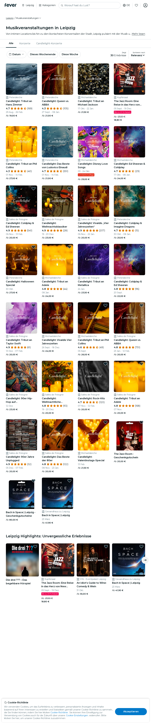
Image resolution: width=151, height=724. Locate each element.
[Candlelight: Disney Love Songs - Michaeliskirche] (93, 141)
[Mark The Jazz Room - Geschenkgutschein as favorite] (141, 422)
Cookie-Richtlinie (59, 712)
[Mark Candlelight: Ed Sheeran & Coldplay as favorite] (141, 129)
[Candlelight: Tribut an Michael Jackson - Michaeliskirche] (93, 79)
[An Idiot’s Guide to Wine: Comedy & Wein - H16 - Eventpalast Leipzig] (93, 559)
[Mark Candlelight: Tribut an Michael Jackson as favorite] (105, 66)
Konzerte (24, 43)
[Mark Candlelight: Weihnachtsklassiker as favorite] (69, 188)
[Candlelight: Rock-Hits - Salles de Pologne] (93, 376)
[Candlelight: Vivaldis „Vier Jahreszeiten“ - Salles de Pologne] (93, 201)
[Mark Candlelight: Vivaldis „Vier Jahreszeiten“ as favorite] (105, 188)
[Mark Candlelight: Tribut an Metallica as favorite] (105, 247)
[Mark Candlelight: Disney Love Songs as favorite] (105, 129)
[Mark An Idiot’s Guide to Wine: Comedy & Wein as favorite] (106, 546)
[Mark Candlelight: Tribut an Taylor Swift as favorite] (33, 305)
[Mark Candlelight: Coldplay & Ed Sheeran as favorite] (33, 188)
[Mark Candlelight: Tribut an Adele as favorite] (69, 247)
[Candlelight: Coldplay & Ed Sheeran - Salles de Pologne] (21, 201)
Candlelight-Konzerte (49, 43)
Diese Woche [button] (70, 54)
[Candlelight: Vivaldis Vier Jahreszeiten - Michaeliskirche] (57, 318)
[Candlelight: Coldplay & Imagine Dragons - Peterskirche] (129, 201)
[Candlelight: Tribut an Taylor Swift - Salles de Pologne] (21, 318)
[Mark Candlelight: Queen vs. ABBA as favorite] (69, 66)
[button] (28, 18)
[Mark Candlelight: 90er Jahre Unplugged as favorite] (33, 422)
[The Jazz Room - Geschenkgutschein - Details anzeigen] (129, 434)
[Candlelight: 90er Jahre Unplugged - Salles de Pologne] (21, 434)
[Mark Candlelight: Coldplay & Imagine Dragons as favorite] (141, 188)
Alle (11, 43)
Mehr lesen (138, 33)
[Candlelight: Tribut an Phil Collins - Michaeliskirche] (93, 318)
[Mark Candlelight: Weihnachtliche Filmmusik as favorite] (69, 364)
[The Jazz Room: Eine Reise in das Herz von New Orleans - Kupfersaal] (129, 79)
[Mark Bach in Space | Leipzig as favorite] (69, 481)
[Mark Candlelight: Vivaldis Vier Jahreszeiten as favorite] (69, 305)
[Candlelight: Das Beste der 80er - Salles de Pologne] (57, 434)
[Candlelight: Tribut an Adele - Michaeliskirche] (57, 259)
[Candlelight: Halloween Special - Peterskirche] (21, 259)
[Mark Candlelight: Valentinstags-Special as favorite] (105, 422)
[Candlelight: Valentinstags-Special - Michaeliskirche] (93, 434)
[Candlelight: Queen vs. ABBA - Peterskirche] (57, 79)
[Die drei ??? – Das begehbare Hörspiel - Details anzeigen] (22, 559)
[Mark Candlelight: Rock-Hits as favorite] (105, 364)
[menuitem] (11, 43)
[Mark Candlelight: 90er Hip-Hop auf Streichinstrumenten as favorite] (33, 364)
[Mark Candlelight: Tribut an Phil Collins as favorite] (33, 129)
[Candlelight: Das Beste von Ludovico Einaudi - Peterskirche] (57, 141)
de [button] (128, 5)
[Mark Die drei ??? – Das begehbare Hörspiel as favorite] (35, 546)
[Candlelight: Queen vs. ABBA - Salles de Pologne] (129, 318)
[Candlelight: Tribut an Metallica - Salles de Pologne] (93, 259)
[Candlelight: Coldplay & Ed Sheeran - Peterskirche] (129, 259)
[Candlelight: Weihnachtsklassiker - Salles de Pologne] (57, 201)
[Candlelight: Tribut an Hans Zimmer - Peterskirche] (21, 79)
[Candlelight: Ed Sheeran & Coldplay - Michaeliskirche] (129, 141)
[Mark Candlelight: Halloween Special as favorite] (33, 247)
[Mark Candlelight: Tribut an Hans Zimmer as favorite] (33, 66)
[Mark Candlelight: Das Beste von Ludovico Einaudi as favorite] (69, 129)
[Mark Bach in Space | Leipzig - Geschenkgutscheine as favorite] (33, 481)
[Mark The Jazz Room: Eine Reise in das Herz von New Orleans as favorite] (141, 66)
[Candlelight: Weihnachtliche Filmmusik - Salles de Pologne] (57, 376)
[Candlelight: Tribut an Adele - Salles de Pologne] (129, 376)
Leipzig (9, 18)
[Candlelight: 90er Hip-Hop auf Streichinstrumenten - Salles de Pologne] (21, 376)
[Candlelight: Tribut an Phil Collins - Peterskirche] (21, 141)
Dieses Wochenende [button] (43, 54)
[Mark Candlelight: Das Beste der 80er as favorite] (69, 422)
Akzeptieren (131, 711)
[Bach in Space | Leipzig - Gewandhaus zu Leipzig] (57, 493)
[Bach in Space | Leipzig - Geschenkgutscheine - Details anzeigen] (21, 493)
